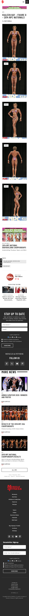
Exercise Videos (14, 515)
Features (14, 502)
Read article (6, 401)
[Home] (3, 3)
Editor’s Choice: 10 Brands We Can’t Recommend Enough (8, 299)
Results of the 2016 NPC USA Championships (13, 425)
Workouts (14, 494)
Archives (14, 528)
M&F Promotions (9, 563)
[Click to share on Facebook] (1, 259)
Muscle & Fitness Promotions (11, 339)
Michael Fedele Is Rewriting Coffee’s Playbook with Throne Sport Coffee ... (21, 300)
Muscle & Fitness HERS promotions (14, 565)
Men (14, 337)
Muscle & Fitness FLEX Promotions (12, 341)
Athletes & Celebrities (14, 499)
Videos (14, 512)
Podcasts (14, 517)
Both (10, 337)
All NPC (14, 470)
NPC (3, 12)
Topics (14, 510)
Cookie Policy (14, 587)
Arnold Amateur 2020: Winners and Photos (14, 396)
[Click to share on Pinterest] (1, 265)
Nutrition (14, 496)
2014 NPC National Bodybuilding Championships (14, 246)
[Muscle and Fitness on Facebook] (7, 364)
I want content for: (14, 334)
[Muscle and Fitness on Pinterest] (22, 364)
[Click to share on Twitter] (1, 262)
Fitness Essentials (8, 295)
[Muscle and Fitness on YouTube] (17, 364)
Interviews (21, 295)
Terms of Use (14, 584)
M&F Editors (8, 21)
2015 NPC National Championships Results (11, 455)
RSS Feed (14, 520)
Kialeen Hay (6, 266)
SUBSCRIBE (7, 345)
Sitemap (14, 530)
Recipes (14, 504)
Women (19, 337)
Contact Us (14, 582)
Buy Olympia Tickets (14, 525)
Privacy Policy (14, 585)
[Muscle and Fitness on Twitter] (12, 364)
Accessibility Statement (14, 589)
